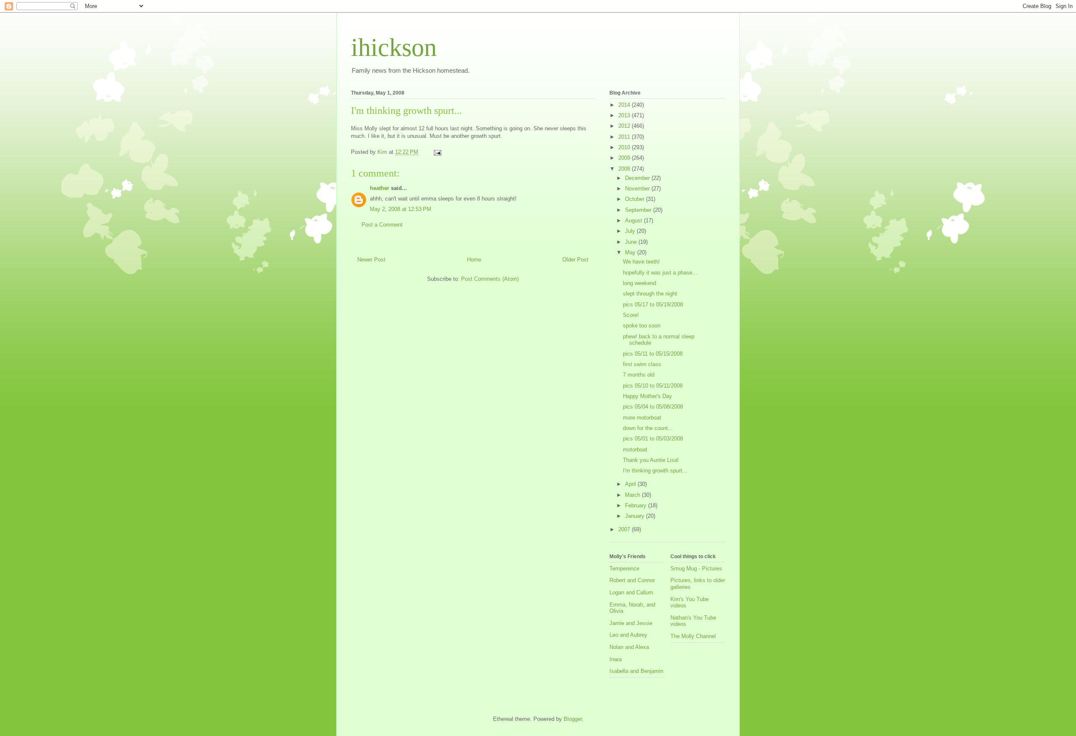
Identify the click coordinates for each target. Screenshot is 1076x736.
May (631, 252)
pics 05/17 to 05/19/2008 (653, 304)
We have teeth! (641, 262)
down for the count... (648, 428)
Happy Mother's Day (647, 396)
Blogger (573, 719)
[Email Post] (437, 152)
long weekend (639, 283)
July (631, 231)
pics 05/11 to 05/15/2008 (653, 354)
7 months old (638, 375)
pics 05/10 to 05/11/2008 (653, 386)
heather (379, 188)
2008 (625, 169)
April (631, 484)
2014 (625, 105)
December (638, 178)
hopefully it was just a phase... (660, 272)
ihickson (394, 47)
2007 (625, 529)
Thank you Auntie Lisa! (651, 460)
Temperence (624, 568)
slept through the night (650, 293)
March (633, 495)
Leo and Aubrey (628, 635)
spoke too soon (641, 325)
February (636, 505)
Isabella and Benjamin (636, 671)
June (631, 242)
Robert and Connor (632, 580)
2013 (625, 115)
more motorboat (642, 417)
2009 (625, 158)
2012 (625, 126)
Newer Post (371, 259)
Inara (615, 659)
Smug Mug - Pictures (696, 568)
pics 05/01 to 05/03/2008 (653, 438)
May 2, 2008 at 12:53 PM (400, 209)
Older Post (575, 259)
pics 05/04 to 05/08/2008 (653, 407)
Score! (631, 315)
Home (474, 259)
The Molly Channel (693, 636)
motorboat (635, 449)
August (634, 220)
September (639, 210)
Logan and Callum (631, 592)
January (635, 516)
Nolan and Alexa (629, 647)
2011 (625, 137)
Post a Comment (382, 225)
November (638, 188)
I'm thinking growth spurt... (655, 470)
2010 (625, 147)
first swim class (642, 364)
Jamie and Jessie (630, 623)
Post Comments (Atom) (490, 279)
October (635, 199)
